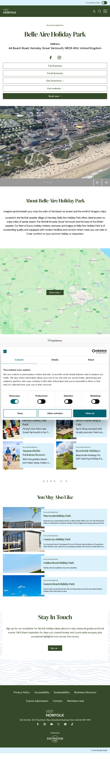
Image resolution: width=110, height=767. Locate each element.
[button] (105, 11)
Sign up (53, 648)
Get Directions (54, 80)
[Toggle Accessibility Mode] (104, 2)
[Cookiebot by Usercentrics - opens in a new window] (94, 351)
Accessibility (41, 692)
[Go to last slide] (98, 182)
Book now (54, 96)
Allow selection (55, 413)
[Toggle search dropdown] (99, 11)
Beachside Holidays (88, 450)
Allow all (90, 413)
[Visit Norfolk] (10, 11)
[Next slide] (106, 182)
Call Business (55, 65)
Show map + (55, 292)
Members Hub (75, 701)
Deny (20, 413)
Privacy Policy (22, 692)
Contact (58, 701)
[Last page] (66, 481)
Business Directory (85, 692)
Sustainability (62, 692)
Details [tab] (55, 360)
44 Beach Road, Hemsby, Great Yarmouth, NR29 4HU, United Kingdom (55, 48)
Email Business (55, 73)
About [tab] (91, 360)
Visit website (54, 88)
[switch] (41, 401)
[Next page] (61, 481)
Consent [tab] (19, 360)
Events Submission (37, 701)
